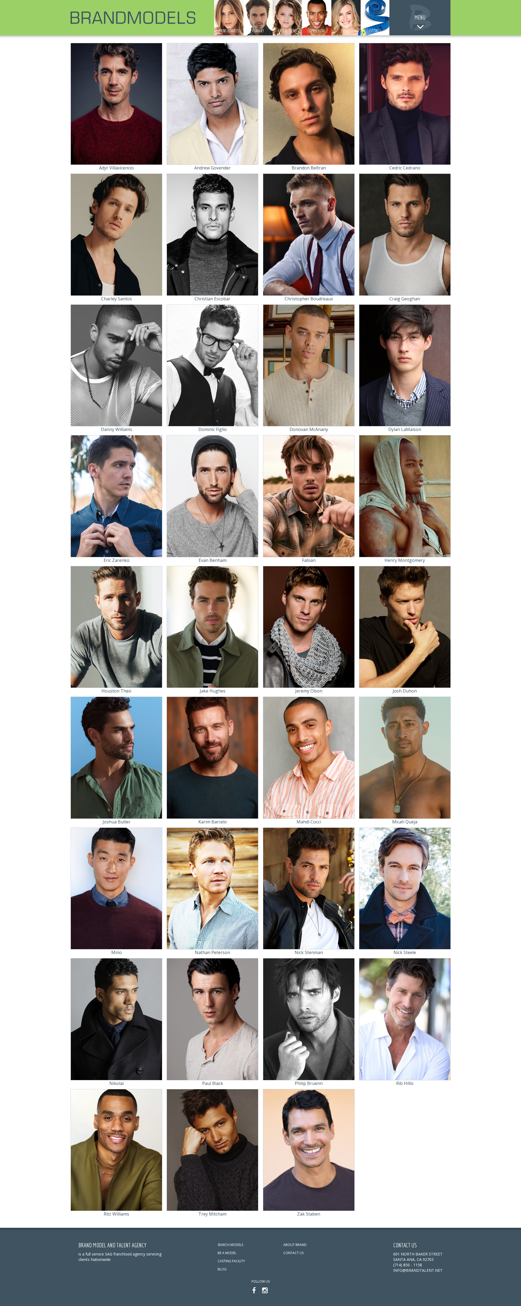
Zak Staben (308, 1214)
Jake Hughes (212, 691)
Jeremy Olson (308, 691)
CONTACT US (293, 1253)
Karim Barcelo (212, 822)
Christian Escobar (212, 299)
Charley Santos (116, 299)
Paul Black (212, 1083)
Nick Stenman (309, 952)
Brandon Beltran (309, 168)
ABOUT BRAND (295, 1244)
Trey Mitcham (212, 1214)
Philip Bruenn (309, 1083)
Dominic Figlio (212, 429)
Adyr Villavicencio (116, 168)
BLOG (222, 1269)
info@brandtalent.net (418, 1270)
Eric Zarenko (116, 560)
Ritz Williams (116, 1214)
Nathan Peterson (212, 952)
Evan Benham (213, 560)
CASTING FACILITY (231, 1261)
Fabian (309, 560)
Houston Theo (116, 691)
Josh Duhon (405, 691)
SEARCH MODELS (230, 1244)
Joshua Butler (117, 822)
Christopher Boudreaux (309, 299)
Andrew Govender (212, 168)
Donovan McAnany (309, 429)
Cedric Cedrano (404, 168)
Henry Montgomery (405, 560)
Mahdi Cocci (309, 822)
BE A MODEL (227, 1253)
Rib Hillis (405, 1083)
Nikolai (116, 1083)
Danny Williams (116, 429)
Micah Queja (404, 822)
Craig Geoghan (404, 299)
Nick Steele (404, 952)
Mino (116, 952)
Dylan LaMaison (404, 429)
